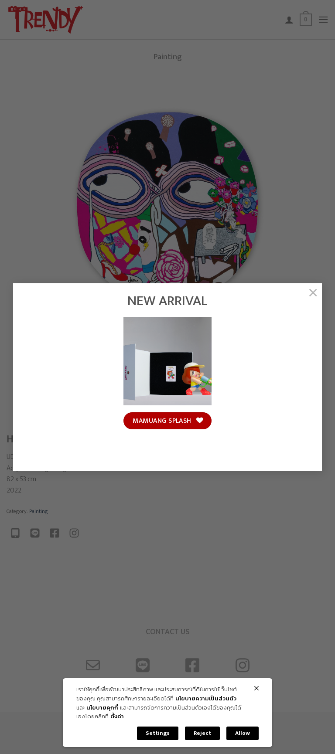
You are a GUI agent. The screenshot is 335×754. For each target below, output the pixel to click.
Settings (158, 733)
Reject (202, 733)
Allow (242, 733)
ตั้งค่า (117, 716)
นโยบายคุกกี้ (102, 708)
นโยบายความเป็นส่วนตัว (205, 698)
